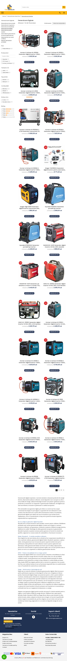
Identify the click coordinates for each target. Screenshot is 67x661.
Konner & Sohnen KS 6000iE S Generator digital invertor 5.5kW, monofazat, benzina (54, 362)
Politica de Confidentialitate (11, 627)
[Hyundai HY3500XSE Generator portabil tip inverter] (29, 232)
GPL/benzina (6, 93)
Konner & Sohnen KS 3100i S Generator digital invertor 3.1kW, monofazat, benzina (54, 92)
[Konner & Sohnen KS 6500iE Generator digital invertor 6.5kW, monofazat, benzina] (29, 464)
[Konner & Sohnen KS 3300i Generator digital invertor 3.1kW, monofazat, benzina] (54, 387)
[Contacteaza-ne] (60, 12)
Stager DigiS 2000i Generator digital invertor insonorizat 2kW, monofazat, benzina (29, 208)
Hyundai (5, 59)
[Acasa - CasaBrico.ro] (9, 7)
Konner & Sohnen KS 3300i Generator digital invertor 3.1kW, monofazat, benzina (54, 400)
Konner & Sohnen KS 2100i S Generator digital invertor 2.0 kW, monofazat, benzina (54, 323)
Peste (4, 109)
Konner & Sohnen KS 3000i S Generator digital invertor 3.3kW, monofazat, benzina (54, 53)
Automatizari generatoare (8, 34)
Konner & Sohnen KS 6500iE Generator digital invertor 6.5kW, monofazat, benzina (29, 477)
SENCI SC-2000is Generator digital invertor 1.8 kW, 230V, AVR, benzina (54, 284)
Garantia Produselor (29, 641)
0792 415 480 (55, 616)
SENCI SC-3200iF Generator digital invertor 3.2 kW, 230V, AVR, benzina (29, 323)
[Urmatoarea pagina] (63, 490)
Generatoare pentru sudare (6, 31)
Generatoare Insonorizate (8, 23)
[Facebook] (33, 617)
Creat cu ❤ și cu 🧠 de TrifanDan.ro (23, 658)
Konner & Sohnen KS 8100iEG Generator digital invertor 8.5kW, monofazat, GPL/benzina (54, 130)
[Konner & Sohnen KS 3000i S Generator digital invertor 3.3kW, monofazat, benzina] (54, 40)
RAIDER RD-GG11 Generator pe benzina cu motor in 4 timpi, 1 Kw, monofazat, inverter (29, 285)
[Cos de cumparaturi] (64, 12)
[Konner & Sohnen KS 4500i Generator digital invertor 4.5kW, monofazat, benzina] (29, 78)
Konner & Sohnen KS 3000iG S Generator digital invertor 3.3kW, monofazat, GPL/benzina (29, 169)
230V (4, 70)
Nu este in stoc (6, 102)
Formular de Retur (28, 643)
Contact (4, 647)
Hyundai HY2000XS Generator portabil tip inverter (54, 207)
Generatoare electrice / (14, 16)
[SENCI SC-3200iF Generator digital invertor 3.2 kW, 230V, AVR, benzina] (29, 310)
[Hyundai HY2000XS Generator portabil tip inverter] (54, 194)
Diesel (4, 91)
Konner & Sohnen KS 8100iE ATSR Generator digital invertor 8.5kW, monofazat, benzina (29, 439)
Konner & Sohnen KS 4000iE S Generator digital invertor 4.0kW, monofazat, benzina (29, 362)
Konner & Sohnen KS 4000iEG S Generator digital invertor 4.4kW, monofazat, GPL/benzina (29, 400)
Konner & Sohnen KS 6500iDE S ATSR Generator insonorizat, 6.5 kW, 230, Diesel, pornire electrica (29, 130)
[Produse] (2, 13)
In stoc (4, 100)
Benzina (5, 89)
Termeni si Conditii (7, 639)
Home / (4, 16)
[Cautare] (64, 7)
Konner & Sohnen (7, 63)
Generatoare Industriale (7, 27)
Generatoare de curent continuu (7, 38)
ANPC (25, 645)
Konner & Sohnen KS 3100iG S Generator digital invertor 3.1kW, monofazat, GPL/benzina (54, 439)
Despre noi (5, 637)
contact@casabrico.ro (55, 618)
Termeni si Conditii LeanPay (9, 645)
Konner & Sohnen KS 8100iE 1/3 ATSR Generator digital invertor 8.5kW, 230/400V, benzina (54, 477)
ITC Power (5, 61)
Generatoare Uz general (7, 25)
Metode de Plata (28, 637)
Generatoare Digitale (7, 28)
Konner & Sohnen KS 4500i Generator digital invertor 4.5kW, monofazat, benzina (29, 92)
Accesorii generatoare (7, 35)
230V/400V (6, 72)
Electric (5, 79)
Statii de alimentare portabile (6, 41)
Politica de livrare (7, 643)
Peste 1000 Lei (6, 48)
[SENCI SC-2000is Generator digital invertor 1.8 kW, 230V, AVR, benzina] (54, 271)
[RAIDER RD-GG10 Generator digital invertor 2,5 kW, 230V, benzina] (54, 232)
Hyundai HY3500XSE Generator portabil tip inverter (29, 246)
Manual (5, 82)
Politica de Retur (28, 639)
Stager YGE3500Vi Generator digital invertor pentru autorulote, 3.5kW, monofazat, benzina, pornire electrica (54, 169)
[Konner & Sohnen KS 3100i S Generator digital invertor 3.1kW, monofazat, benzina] (54, 78)
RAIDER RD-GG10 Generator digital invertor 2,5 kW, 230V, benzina (54, 246)
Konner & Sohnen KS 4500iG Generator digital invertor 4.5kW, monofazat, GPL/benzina (29, 53)
